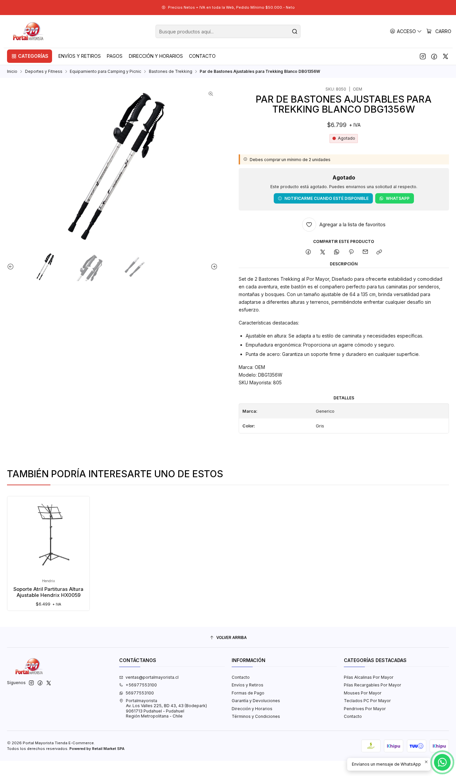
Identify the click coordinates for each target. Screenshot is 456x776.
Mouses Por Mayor (363, 692)
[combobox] (228, 31)
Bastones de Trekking (170, 72)
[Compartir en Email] (365, 252)
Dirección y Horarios (252, 708)
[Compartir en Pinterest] (351, 252)
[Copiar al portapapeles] (379, 252)
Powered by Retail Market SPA (97, 748)
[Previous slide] (12, 266)
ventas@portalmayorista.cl (152, 677)
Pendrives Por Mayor (365, 708)
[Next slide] (213, 266)
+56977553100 (141, 684)
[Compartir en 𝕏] (323, 252)
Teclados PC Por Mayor (367, 700)
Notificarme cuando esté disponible (326, 198)
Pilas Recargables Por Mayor (372, 684)
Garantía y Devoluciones (256, 700)
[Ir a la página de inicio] (29, 31)
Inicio (12, 72)
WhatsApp (398, 198)
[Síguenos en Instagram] (422, 56)
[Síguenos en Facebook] (434, 56)
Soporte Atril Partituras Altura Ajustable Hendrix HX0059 (48, 592)
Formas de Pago (248, 692)
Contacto (241, 677)
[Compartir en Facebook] (308, 252)
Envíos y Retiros (247, 684)
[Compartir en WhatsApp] (337, 252)
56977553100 (140, 692)
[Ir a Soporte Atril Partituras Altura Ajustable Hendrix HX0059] (48, 537)
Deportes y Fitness (43, 72)
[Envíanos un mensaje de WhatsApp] (442, 762)
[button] (29, 56)
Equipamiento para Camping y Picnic (105, 72)
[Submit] (294, 31)
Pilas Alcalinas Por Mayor (369, 677)
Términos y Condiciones (256, 716)
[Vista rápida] (18, 543)
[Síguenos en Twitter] (445, 56)
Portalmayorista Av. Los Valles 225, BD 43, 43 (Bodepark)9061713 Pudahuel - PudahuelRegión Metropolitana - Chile (166, 708)
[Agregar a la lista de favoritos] (18, 528)
